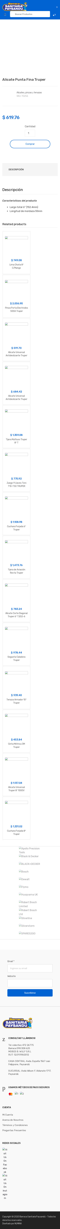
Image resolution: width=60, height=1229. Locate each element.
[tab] (16, 169)
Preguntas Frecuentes (14, 1130)
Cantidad (30, 126)
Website (11, 976)
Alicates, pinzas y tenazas (29, 92)
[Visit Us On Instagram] (30, 1187)
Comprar (30, 144)
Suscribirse (30, 992)
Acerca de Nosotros (12, 1120)
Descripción (16, 169)
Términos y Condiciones (15, 1125)
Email (10, 961)
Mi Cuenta (7, 1114)
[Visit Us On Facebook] (30, 1161)
